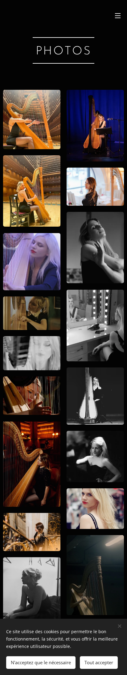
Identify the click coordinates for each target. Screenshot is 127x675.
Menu (118, 15)
